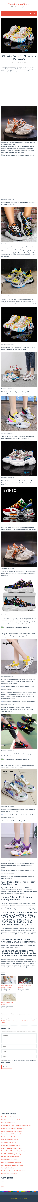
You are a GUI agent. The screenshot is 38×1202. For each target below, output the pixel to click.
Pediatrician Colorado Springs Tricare (9, 1021)
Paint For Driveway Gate (7, 1122)
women (27, 1014)
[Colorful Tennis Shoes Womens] (25, 980)
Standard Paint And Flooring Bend (10, 1120)
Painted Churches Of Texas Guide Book (12, 1134)
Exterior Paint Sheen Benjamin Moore (11, 1148)
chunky (17, 1014)
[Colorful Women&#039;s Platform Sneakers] (8, 980)
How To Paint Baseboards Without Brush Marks (14, 1171)
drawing (3, 1184)
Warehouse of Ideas (19, 4)
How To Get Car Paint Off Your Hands (11, 1145)
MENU (33, 14)
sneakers (22, 1014)
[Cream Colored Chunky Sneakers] (8, 997)
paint (2, 1187)
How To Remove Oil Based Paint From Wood (13, 1128)
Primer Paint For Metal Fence (9, 1159)
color (8, 1014)
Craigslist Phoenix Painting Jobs (10, 1156)
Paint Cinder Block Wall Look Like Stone (12, 1165)
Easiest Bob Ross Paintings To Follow (11, 1131)
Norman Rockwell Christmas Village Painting (13, 1151)
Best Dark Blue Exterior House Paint (11, 1137)
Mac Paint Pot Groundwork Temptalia (11, 1162)
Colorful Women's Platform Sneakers (6, 986)
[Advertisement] (19, 89)
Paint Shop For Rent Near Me (9, 1117)
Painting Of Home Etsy (7, 1168)
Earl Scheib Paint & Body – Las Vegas (11, 1154)
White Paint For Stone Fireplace (9, 1139)
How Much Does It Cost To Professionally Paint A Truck (16, 1125)
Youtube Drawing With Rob (29, 1020)
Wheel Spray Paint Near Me (8, 1142)
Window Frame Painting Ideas (9, 1174)
